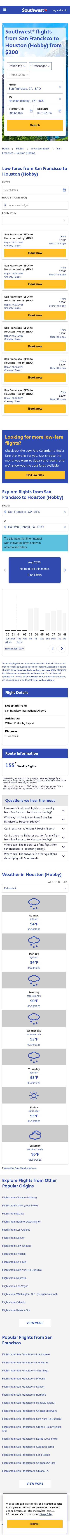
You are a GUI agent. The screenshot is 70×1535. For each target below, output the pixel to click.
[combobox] (35, 512)
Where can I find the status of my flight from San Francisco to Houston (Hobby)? (30, 847)
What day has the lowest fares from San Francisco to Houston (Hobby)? (28, 819)
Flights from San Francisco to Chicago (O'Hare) (29, 1462)
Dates (6, 182)
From (12, 84)
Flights (20, 148)
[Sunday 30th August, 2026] (7, 630)
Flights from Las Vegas (15, 1286)
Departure (16, 109)
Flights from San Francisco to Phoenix (23, 1378)
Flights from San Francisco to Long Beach (26, 1454)
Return (42, 109)
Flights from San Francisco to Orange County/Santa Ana (31, 1428)
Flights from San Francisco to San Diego (25, 1370)
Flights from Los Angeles (16, 1229)
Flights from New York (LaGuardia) (22, 1270)
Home (5, 148)
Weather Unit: (57, 882)
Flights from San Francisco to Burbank (24, 1394)
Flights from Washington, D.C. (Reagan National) (30, 1294)
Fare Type (9, 212)
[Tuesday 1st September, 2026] (19, 630)
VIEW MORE (35, 1323)
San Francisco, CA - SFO (25, 88)
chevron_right (65, 570)
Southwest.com (35, 676)
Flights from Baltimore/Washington (21, 1221)
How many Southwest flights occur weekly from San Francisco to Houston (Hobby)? (29, 810)
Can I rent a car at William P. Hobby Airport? (29, 828)
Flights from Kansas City (16, 1310)
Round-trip (15, 65)
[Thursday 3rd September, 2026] (30, 619)
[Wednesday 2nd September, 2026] (24, 630)
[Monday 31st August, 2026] (13, 630)
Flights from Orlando (13, 1302)
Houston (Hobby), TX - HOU (26, 100)
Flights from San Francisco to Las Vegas (25, 1362)
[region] (35, 1514)
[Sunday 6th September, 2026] (47, 622)
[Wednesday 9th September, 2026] (65, 622)
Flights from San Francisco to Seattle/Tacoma (28, 1446)
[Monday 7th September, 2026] (53, 621)
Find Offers (35, 574)
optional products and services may (32, 670)
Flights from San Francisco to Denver (23, 1386)
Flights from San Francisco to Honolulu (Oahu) (28, 1402)
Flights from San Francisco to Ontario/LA (25, 1470)
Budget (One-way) (14, 197)
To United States (40, 148)
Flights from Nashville (14, 1278)
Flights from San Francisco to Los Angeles (26, 1354)
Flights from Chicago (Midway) (19, 1197)
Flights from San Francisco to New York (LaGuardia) (32, 1418)
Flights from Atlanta (13, 1213)
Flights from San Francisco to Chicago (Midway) (29, 1410)
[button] (5, 9)
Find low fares (35, 475)
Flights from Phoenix (13, 1253)
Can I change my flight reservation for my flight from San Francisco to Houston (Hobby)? (31, 838)
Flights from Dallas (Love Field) (20, 1205)
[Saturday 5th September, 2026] (42, 630)
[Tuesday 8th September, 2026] (59, 620)
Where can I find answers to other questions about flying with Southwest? (30, 856)
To (10, 96)
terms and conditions (43, 680)
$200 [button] (11, 52)
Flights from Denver (13, 1237)
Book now (35, 252)
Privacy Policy (45, 1514)
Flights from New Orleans (16, 1245)
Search (35, 125)
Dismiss (35, 1523)
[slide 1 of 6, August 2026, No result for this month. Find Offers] (35, 570)
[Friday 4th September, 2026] (36, 619)
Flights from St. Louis (14, 1261)
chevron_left (5, 570)
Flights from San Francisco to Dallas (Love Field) (30, 1438)
